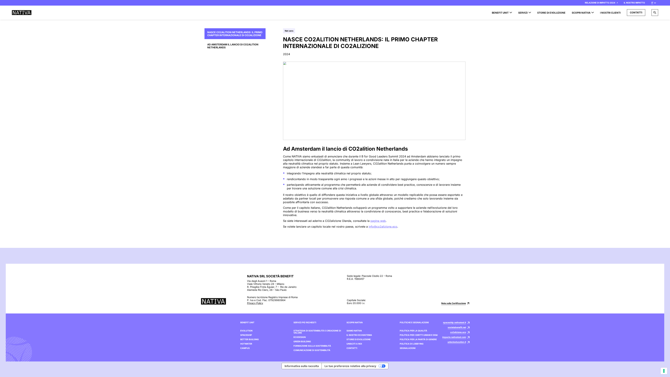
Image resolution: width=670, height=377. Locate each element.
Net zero (289, 30)
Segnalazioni (407, 348)
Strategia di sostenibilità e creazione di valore (317, 332)
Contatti (636, 12)
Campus (245, 348)
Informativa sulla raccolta (302, 366)
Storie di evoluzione (359, 339)
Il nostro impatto (634, 2)
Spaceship (246, 335)
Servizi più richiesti (304, 322)
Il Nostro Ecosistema (359, 335)
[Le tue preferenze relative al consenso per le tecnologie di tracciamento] (664, 371)
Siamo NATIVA (354, 331)
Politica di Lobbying (411, 344)
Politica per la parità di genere (418, 339)
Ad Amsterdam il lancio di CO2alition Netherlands (232, 46)
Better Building (249, 339)
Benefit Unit (247, 322)
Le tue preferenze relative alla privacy (350, 366)
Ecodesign (299, 337)
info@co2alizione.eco (383, 226)
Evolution (246, 331)
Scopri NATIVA (355, 322)
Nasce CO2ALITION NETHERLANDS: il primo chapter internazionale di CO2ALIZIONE (234, 34)
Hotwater (246, 344)
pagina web (378, 221)
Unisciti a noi (354, 344)
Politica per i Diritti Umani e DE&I (419, 335)
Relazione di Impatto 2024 (600, 2)
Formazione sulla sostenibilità (312, 346)
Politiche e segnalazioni (414, 322)
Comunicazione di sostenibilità (311, 350)
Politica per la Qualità (413, 331)
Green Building (302, 342)
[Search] (655, 12)
